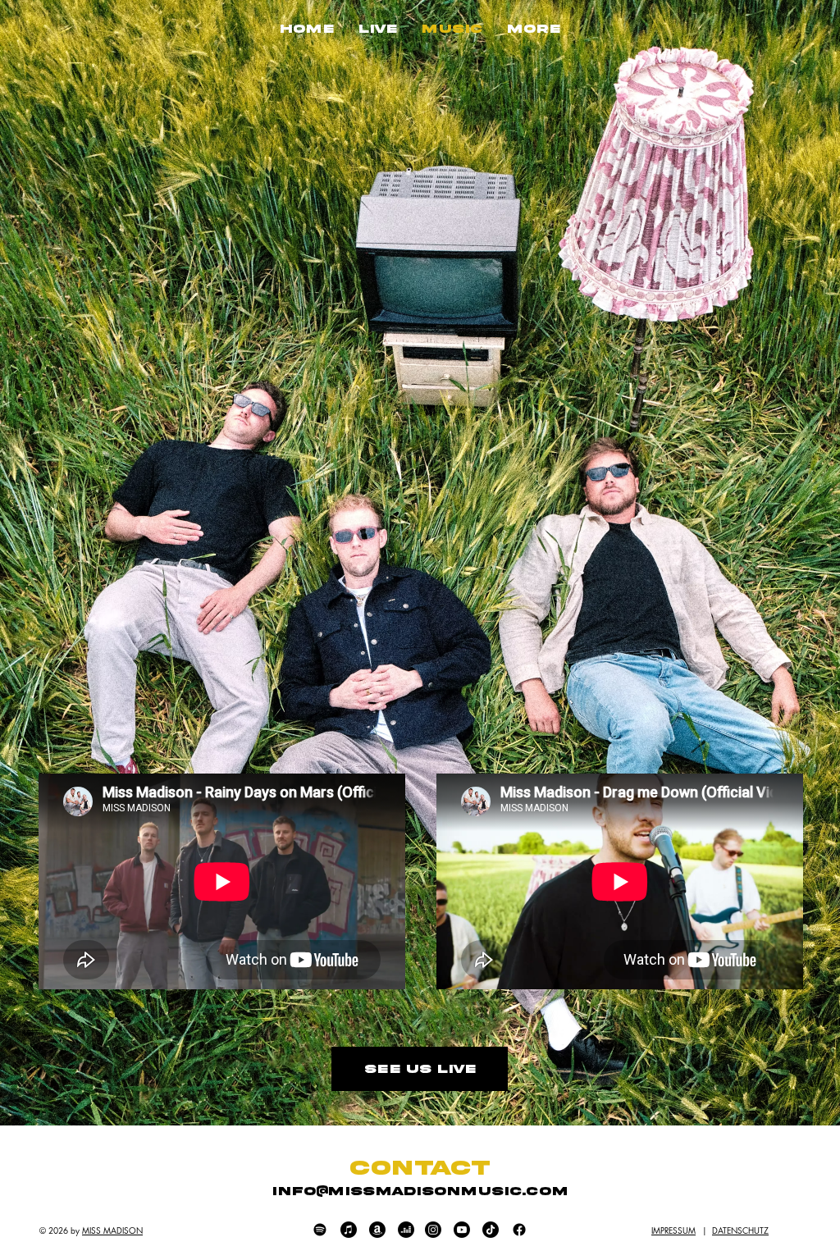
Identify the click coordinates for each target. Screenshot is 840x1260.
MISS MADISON (112, 1230)
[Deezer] (406, 1229)
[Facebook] (519, 1229)
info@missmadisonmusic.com (420, 1191)
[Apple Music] (348, 1229)
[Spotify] (320, 1229)
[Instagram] (433, 1229)
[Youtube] (462, 1229)
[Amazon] (377, 1229)
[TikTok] (490, 1229)
